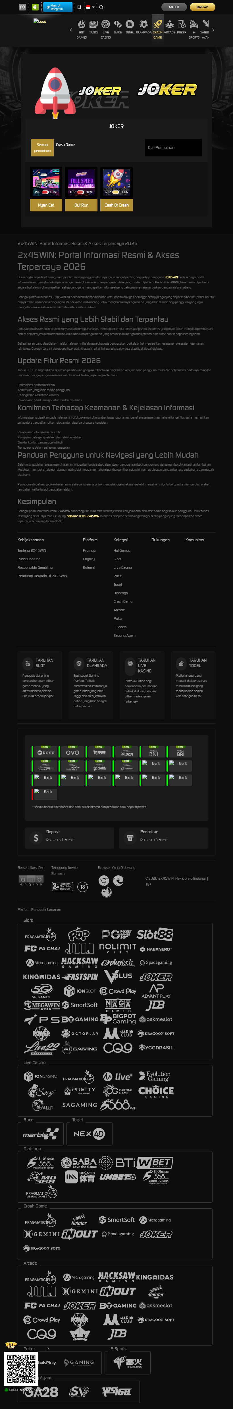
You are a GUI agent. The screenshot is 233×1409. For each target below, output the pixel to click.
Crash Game (157, 34)
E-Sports (194, 34)
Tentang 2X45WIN (32, 550)
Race (118, 32)
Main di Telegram (57, 7)
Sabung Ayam (206, 34)
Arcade (169, 32)
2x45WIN (171, 277)
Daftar (202, 7)
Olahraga (144, 32)
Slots (94, 32)
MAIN (48, 183)
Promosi (89, 550)
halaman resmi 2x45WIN (83, 516)
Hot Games (82, 34)
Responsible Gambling (35, 567)
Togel (130, 32)
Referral (89, 567)
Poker (181, 32)
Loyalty (89, 559)
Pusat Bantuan (29, 559)
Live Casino (106, 34)
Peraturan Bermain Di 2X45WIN (42, 576)
